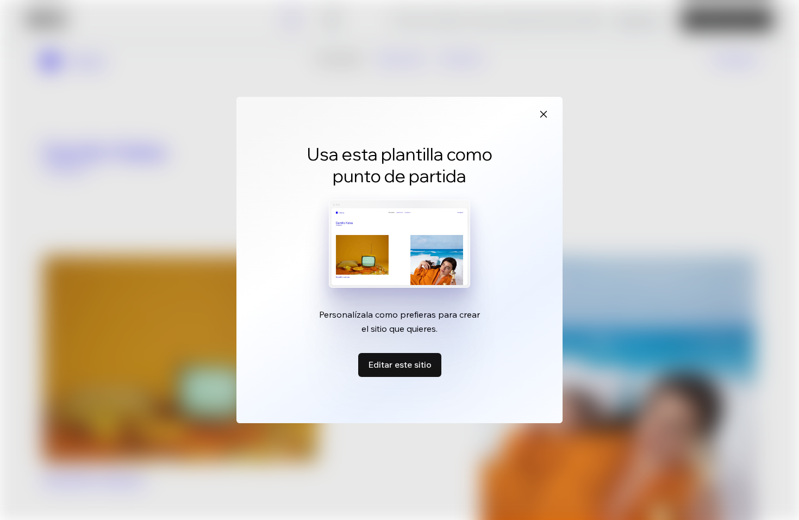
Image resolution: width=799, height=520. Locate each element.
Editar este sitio (400, 364)
